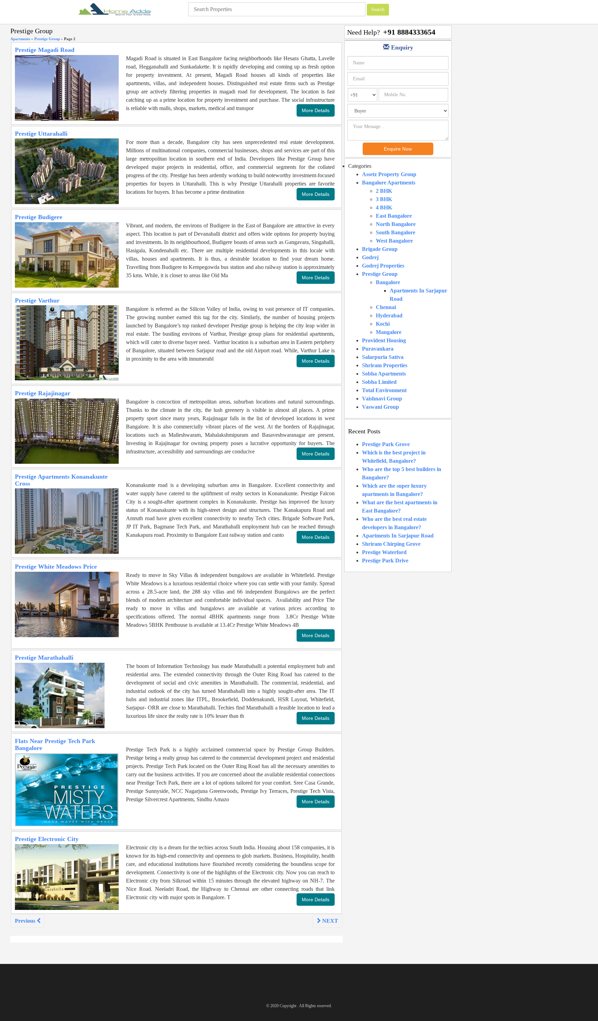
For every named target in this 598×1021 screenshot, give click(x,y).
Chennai (386, 307)
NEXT (329, 921)
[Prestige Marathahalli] (60, 695)
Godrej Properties (383, 266)
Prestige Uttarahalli (41, 133)
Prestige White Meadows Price (56, 566)
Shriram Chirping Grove (391, 544)
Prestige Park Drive (385, 560)
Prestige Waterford (384, 552)
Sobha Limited (379, 382)
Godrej (370, 257)
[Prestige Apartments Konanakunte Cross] (67, 521)
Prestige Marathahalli (44, 657)
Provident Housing (384, 340)
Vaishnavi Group (382, 398)
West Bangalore (394, 241)
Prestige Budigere (38, 217)
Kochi (383, 324)
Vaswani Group (380, 407)
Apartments (20, 39)
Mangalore (388, 332)
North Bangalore (396, 224)
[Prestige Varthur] (67, 342)
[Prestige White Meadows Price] (67, 604)
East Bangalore (394, 216)
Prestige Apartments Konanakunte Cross (61, 480)
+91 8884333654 (409, 32)
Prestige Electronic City (47, 838)
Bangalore (388, 282)
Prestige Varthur (37, 300)
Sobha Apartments (384, 374)
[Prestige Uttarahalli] (67, 171)
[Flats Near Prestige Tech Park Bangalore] (67, 789)
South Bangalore (395, 232)
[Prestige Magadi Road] (67, 87)
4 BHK (384, 207)
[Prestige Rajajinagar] (67, 430)
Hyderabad (389, 315)
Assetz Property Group (389, 174)
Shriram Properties (384, 365)
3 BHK (384, 199)
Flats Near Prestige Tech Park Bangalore (55, 744)
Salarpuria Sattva (383, 357)
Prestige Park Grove (386, 444)
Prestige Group (47, 39)
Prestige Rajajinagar (42, 393)
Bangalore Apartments (388, 183)
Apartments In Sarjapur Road (398, 536)
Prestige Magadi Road (44, 49)
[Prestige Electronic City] (67, 876)
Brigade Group (380, 249)
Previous (26, 921)
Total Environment (384, 390)
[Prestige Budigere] (67, 254)
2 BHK (384, 191)
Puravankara (377, 349)
